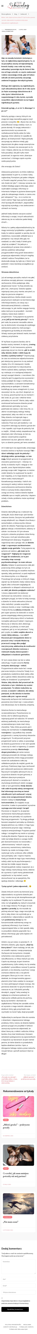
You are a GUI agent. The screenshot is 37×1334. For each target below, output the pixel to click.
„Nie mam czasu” (10, 1221)
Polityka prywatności (13, 1324)
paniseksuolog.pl (11, 29)
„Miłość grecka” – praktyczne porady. (16, 1126)
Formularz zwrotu (26, 1327)
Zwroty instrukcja (10, 1327)
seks (5, 1119)
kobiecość (7, 1217)
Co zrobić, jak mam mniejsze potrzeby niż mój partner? (16, 1175)
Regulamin (27, 1324)
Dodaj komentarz (7, 31)
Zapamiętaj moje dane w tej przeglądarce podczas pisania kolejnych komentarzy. (15, 1302)
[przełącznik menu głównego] (2, 6)
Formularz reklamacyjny (18, 1329)
